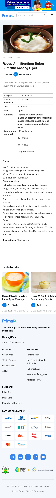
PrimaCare (7, 397)
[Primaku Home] (8, 15)
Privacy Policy (18, 491)
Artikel (5, 371)
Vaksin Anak (7, 354)
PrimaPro (6, 392)
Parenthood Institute (12, 403)
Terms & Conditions (35, 491)
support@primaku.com (13, 342)
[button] (12, 457)
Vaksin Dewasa (9, 360)
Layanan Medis (9, 365)
